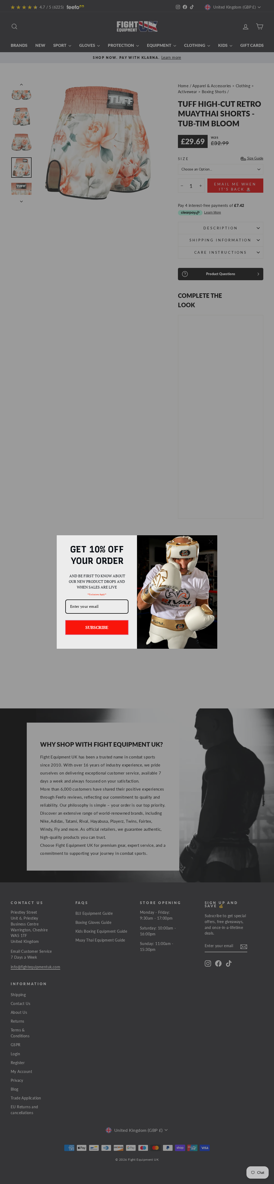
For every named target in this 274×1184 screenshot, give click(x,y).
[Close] (210, 541)
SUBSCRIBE (96, 627)
